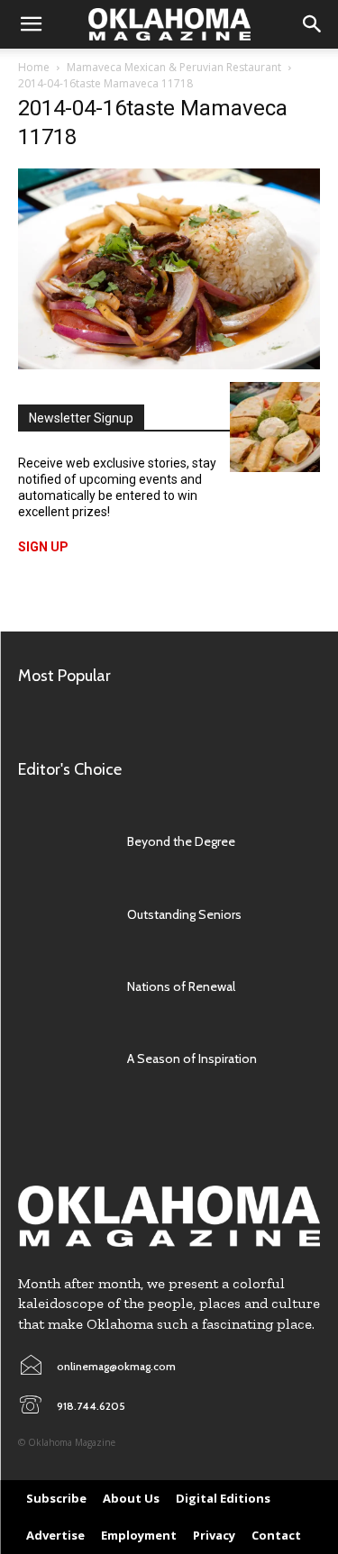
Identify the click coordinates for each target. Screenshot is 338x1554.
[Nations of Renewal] (63, 986)
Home (34, 67)
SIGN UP (43, 547)
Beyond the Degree (181, 841)
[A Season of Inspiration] (63, 1058)
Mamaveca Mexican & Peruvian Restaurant (174, 67)
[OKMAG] (169, 1216)
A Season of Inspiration (192, 1058)
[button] (30, 24)
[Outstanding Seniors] (63, 913)
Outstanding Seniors (184, 914)
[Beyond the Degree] (63, 841)
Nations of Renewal (181, 986)
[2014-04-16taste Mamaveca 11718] (169, 364)
